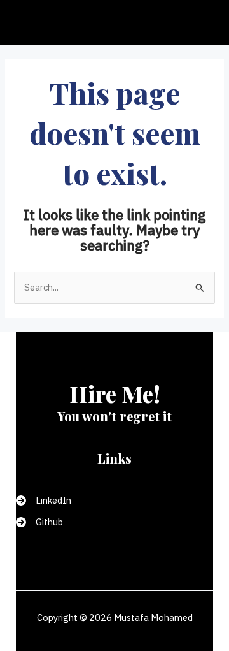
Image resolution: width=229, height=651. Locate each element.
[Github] (39, 522)
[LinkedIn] (43, 500)
